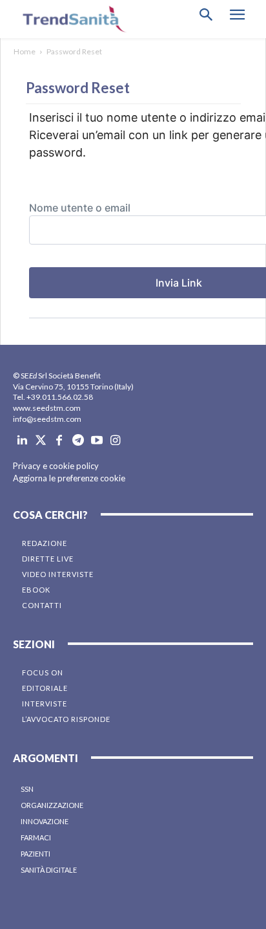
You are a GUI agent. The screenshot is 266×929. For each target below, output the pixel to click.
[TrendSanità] (71, 19)
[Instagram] (115, 441)
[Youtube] (96, 441)
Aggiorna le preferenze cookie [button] (69, 478)
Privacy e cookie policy (56, 466)
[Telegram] (77, 441)
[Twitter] (41, 441)
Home (25, 51)
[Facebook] (59, 441)
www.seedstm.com (47, 408)
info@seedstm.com (47, 419)
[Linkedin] (22, 441)
